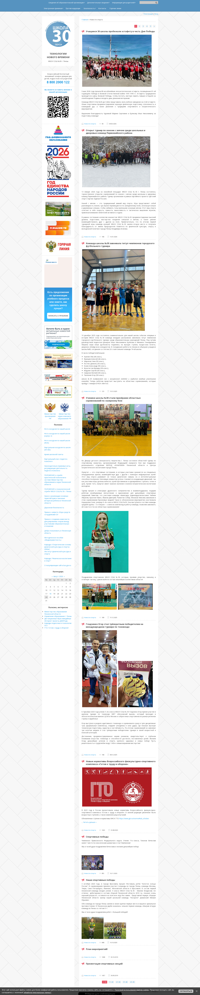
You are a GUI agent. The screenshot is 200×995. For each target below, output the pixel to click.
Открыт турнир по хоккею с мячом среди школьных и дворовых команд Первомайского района (115, 131)
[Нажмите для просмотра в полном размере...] (93, 869)
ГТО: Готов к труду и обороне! (56, 628)
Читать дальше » (89, 822)
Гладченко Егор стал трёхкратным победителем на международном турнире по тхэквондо (114, 625)
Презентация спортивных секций (104, 963)
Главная (85, 20)
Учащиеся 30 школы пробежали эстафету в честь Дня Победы (120, 31)
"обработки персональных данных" (37, 992)
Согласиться (186, 991)
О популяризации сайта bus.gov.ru (57, 565)
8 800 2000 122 (58, 82)
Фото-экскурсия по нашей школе (57, 429)
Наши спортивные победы (100, 880)
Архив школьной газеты (53, 454)
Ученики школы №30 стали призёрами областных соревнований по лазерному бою (113, 399)
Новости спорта (90, 124)
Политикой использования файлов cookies (132, 990)
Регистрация (148, 14)
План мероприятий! (97, 949)
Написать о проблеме (58, 316)
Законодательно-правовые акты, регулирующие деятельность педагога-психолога (57, 468)
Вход (156, 14)
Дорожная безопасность (54, 507)
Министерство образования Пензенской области (55, 613)
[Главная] (58, 48)
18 (50, 594)
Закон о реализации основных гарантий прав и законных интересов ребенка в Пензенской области (57, 499)
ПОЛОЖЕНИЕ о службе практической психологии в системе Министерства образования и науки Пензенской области (57, 480)
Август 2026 (58, 576)
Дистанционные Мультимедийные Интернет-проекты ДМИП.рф (57, 619)
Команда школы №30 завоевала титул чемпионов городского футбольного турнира (120, 244)
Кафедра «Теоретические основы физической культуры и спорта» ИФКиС (57, 546)
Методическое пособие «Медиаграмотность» (53, 539)
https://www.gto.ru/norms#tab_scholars (134, 818)
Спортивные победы (97, 836)
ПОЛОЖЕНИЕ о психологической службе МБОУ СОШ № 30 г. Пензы (57, 490)
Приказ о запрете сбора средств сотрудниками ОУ (57, 513)
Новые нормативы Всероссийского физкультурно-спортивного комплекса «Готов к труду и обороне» (121, 762)
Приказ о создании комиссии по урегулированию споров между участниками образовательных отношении (56, 522)
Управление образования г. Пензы (58, 616)
